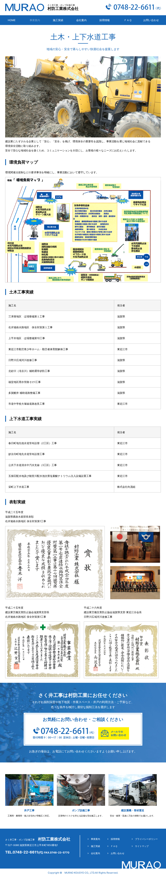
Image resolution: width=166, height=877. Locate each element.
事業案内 (95, 839)
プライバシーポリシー (146, 839)
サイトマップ (142, 846)
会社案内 (81, 20)
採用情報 (104, 20)
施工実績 (58, 20)
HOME (12, 20)
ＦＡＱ (128, 20)
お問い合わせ (151, 20)
